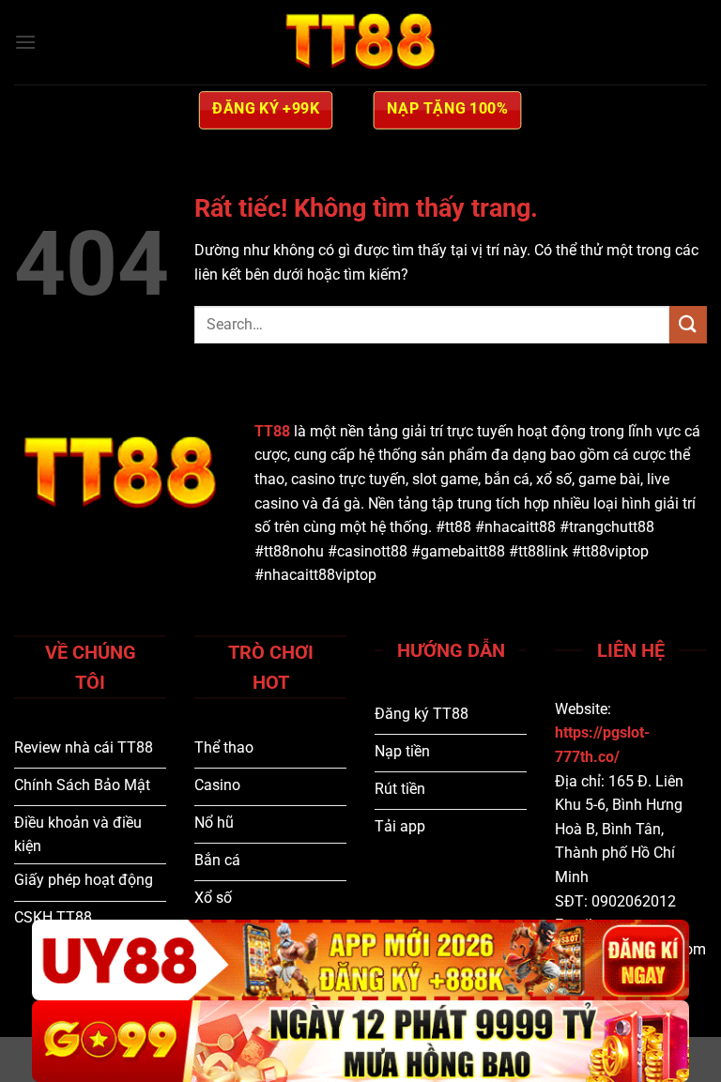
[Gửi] (688, 324)
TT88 (272, 431)
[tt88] (360, 42)
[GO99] (360, 1041)
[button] (25, 42)
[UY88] (360, 960)
